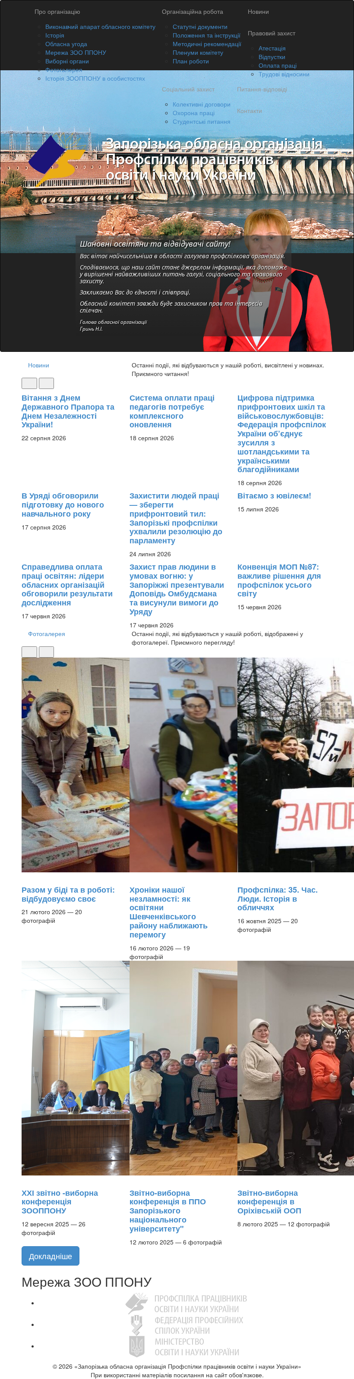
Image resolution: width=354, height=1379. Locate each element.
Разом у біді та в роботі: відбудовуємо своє (68, 894)
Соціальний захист (188, 89)
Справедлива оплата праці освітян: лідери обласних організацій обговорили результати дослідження (67, 584)
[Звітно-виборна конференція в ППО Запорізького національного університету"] (134, 1179)
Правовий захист (271, 32)
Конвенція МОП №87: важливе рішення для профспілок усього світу (279, 580)
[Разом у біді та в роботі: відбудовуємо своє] (26, 876)
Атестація (272, 48)
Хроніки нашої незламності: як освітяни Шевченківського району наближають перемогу (169, 912)
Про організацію (57, 11)
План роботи (191, 60)
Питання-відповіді (262, 89)
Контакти (249, 110)
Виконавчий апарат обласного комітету (100, 26)
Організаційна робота (192, 11)
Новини (258, 11)
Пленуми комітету (198, 52)
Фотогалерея (63, 69)
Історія (54, 35)
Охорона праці (194, 112)
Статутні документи (200, 26)
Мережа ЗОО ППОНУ (75, 52)
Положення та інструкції (206, 35)
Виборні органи (67, 60)
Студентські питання (202, 121)
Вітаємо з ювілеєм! (274, 495)
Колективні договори (202, 104)
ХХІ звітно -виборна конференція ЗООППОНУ (60, 1201)
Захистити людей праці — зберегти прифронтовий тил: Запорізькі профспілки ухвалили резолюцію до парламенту (176, 518)
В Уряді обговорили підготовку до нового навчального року (63, 504)
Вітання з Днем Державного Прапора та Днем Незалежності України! (68, 411)
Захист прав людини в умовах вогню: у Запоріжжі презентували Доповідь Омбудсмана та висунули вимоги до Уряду (177, 589)
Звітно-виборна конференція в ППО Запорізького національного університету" (168, 1210)
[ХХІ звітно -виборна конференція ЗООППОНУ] (26, 1179)
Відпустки (272, 56)
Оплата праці (278, 65)
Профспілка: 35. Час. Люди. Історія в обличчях (277, 898)
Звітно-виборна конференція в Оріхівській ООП (269, 1201)
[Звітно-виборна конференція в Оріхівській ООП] (241, 1179)
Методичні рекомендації (207, 43)
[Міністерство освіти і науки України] (186, 1345)
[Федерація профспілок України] (186, 1324)
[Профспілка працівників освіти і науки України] (186, 1302)
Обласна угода (66, 43)
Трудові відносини (284, 73)
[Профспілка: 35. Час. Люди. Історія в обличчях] (241, 876)
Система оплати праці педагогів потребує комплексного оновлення (172, 411)
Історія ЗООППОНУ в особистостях (95, 78)
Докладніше (50, 1255)
